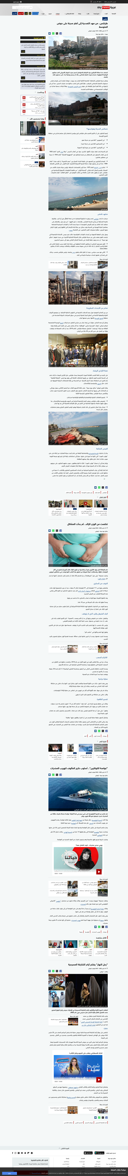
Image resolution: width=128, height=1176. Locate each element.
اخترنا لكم (102, 741)
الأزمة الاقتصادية (93, 453)
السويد (99, 383)
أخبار (106, 13)
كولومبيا (96, 832)
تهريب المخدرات (76, 920)
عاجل (26, 13)
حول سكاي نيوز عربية (111, 1164)
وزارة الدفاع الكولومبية (97, 908)
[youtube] (22, 1153)
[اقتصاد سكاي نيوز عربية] (35, 13)
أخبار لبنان (102, 497)
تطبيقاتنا (98, 1161)
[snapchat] (25, 1153)
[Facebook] (61, 33)
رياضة (79, 13)
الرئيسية (114, 13)
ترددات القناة (97, 1166)
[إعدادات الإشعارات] (30, 13)
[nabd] (32, 1153)
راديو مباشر (97, 1164)
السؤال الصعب (65, 1164)
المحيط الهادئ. (68, 832)
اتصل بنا (114, 1161)
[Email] (49, 33)
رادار (68, 1166)
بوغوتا (102, 920)
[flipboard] (28, 1153)
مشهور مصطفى (73, 1087)
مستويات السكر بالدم (84, 590)
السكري (97, 590)
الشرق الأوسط (99, 318)
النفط (61, 322)
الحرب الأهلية (98, 167)
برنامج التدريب (112, 1166)
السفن (91, 823)
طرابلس (96, 218)
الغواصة (73, 823)
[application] (75, 873)
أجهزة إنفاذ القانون (77, 820)
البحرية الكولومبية (97, 820)
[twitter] (19, 1153)
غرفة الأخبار (66, 1161)
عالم (88, 13)
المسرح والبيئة (71, 1097)
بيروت (71, 230)
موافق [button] (9, 1173)
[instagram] (15, 1153)
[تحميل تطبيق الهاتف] (93, 1152)
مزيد (43, 13)
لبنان (61, 151)
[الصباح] (78, 481)
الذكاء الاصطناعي (70, 13)
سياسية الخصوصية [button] (36, 1173)
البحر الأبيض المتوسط (74, 86)
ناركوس (58, 901)
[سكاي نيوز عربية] (106, 7)
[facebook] (12, 1153)
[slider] (75, 872)
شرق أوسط (96, 13)
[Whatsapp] (53, 33)
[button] (21, 13)
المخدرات (83, 904)
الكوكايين (99, 835)
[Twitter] (57, 33)
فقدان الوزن (101, 578)
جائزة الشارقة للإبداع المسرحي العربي (91, 1021)
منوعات (58, 13)
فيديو (50, 13)
